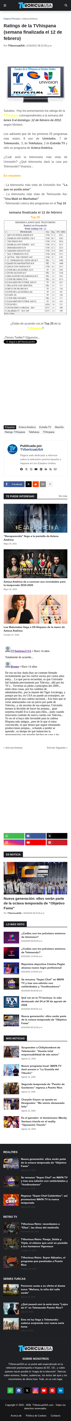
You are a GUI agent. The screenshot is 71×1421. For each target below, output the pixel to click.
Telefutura (34, 432)
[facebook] (21, 469)
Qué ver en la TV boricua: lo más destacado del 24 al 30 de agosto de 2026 (43, 1001)
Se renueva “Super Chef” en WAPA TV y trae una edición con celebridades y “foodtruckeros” (42, 983)
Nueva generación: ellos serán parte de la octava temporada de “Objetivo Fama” (34, 903)
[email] (55, 469)
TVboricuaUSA (31, 449)
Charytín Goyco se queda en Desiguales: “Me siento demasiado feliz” (43, 1103)
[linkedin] (46, 469)
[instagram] (31, 469)
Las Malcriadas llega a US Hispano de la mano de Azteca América (34, 629)
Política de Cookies (36, 1415)
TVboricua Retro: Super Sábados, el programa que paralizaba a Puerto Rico (43, 1261)
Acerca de (16, 1415)
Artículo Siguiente (56, 747)
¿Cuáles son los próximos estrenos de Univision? (43, 935)
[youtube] (36, 469)
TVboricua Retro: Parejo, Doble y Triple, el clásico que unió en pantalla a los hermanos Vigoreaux (44, 1243)
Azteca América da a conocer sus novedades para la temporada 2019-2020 (35, 583)
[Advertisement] (37, 56)
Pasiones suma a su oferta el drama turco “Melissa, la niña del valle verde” (43, 1289)
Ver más (63, 496)
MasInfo (59, 427)
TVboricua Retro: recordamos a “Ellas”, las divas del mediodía (40, 1225)
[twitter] (26, 469)
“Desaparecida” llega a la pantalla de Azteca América (31, 538)
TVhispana (48, 432)
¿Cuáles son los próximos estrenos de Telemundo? (43, 950)
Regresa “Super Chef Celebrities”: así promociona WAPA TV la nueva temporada (44, 1199)
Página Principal (12, 19)
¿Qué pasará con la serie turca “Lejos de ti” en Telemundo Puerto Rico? (44, 1306)
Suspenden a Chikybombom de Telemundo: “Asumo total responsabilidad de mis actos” (40, 1051)
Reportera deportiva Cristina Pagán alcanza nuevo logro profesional (43, 966)
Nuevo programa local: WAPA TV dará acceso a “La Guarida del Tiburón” (41, 1069)
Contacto (55, 1415)
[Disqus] (35, 690)
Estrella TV (45, 427)
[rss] (50, 469)
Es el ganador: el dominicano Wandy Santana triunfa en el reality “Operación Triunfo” (44, 1121)
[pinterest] (41, 469)
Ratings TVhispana (15, 432)
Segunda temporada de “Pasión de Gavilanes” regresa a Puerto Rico (43, 1086)
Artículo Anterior (13, 747)
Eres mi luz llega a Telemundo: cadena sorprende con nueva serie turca (42, 1323)
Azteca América (30, 19)
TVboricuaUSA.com (42, 1405)
